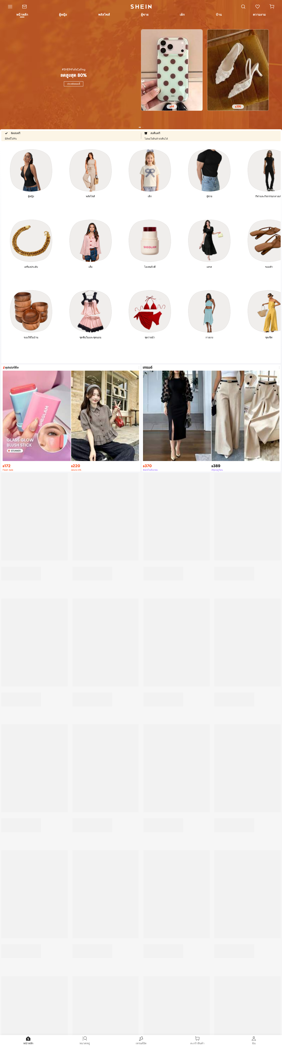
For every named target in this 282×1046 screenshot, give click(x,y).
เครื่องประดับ (31, 267)
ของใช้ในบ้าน (31, 337)
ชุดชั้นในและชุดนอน (90, 337)
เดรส (209, 267)
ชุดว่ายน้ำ (150, 337)
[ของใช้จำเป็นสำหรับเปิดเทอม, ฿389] (36, 970)
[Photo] (31, 170)
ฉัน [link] (254, 1043)
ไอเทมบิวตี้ (150, 267)
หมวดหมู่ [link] (85, 1043)
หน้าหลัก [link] (28, 1043)
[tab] (22, 15)
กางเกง (209, 337)
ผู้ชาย (209, 196)
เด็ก (150, 196)
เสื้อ (91, 267)
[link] (26, 6)
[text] (171, 106)
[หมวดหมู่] (8, 6)
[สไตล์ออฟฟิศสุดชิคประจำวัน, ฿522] (106, 762)
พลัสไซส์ (90, 196)
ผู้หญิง (31, 196)
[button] (272, 6)
